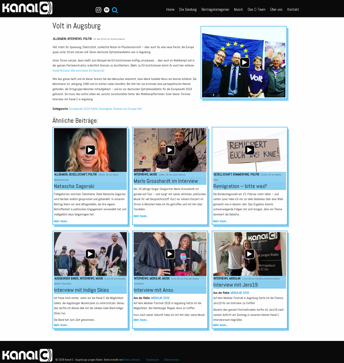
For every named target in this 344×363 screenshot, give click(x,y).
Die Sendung (188, 9)
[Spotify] (106, 10)
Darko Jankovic (132, 359)
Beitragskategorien (215, 9)
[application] (244, 62)
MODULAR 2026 (160, 298)
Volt (139, 109)
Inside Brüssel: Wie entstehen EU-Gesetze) (78, 70)
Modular (155, 278)
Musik (238, 9)
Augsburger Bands (66, 278)
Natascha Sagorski (74, 186)
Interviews (74, 39)
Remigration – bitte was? (240, 186)
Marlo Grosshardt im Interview (166, 180)
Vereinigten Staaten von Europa (117, 109)
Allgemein (59, 39)
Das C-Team (256, 9)
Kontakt (293, 9)
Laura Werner (179, 174)
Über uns (276, 9)
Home (170, 9)
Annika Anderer (118, 39)
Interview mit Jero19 (235, 284)
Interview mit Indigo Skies (81, 289)
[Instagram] (98, 10)
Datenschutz (171, 359)
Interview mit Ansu (153, 289)
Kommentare (241, 174)
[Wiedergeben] (245, 62)
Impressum (152, 359)
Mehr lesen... (61, 221)
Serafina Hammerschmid (267, 278)
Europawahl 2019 (79, 109)
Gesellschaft (78, 174)
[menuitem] (170, 8)
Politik (87, 39)
